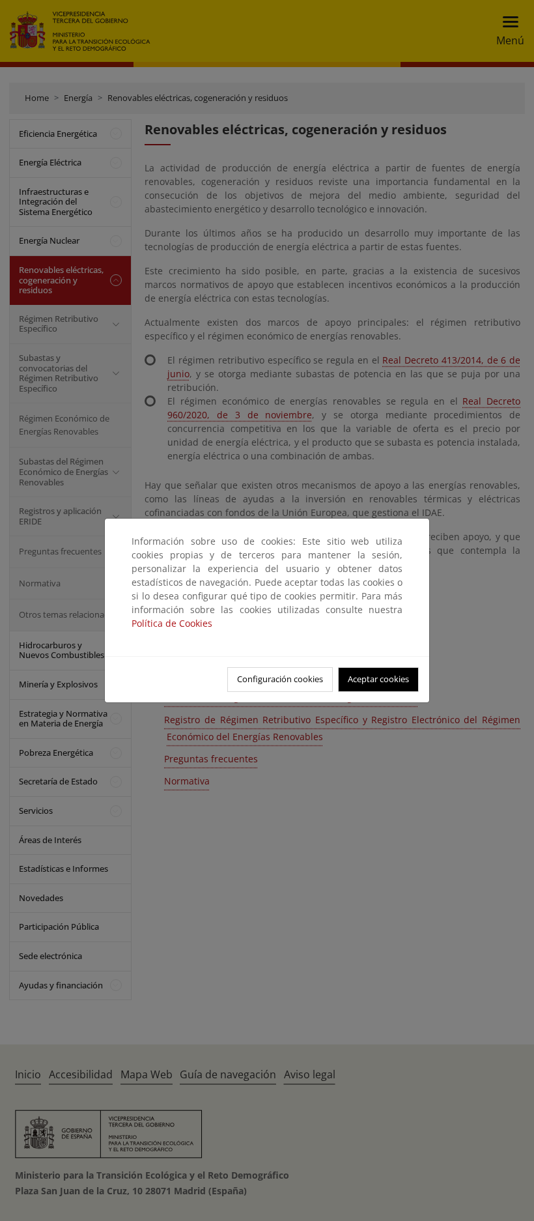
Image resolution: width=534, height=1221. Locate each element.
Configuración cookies (280, 679)
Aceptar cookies (378, 679)
